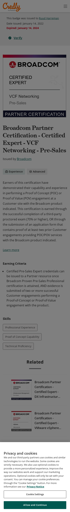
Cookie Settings (35, 494)
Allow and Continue (34, 505)
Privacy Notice (35, 486)
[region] (35, 477)
